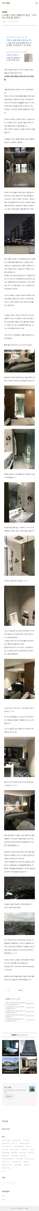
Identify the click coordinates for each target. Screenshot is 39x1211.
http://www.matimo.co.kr (14, 52)
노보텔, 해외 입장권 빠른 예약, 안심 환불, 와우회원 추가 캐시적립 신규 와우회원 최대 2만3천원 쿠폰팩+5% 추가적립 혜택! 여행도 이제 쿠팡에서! (19, 44)
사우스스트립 (15, 1149)
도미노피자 (25, 1149)
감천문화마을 (17, 1140)
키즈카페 (14, 1143)
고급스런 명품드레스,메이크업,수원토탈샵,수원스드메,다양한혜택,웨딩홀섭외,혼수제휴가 (13, 59)
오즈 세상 (6, 3)
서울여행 (30, 1152)
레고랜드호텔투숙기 (8, 1159)
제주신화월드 (6, 1168)
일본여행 (22, 1152)
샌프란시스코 (6, 1162)
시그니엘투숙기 (7, 1146)
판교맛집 (29, 1146)
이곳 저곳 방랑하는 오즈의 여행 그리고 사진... (15, 1091)
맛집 (32, 1149)
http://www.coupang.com (15, 37)
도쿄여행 (19, 1159)
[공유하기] (10, 990)
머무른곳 (8, 999)
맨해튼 (26, 1162)
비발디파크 (6, 1156)
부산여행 (14, 1156)
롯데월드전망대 (24, 1143)
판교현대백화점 (19, 1146)
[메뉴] (36, 3)
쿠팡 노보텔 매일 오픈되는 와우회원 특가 (18, 40)
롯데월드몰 (6, 1143)
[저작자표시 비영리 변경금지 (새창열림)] (27, 990)
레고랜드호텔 (6, 1140)
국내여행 (26, 1140)
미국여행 (5, 1149)
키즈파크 (27, 1165)
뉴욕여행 (22, 1156)
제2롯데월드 (18, 1165)
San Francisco (30, 1159)
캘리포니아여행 (7, 1165)
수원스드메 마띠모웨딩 (13, 55)
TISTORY (20, 1208)
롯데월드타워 (17, 1162)
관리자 (26, 1208)
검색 (35, 1183)
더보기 (3, 1171)
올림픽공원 (6, 1152)
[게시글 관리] (13, 990)
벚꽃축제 (14, 1152)
